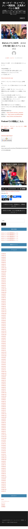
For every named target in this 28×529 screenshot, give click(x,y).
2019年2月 (3, 410)
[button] (22, 18)
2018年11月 (3, 415)
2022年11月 (3, 332)
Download (17, 191)
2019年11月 (3, 394)
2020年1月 (3, 391)
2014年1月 (3, 491)
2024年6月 (3, 299)
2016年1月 (3, 475)
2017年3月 (3, 450)
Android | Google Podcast (7, 135)
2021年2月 (3, 368)
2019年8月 (3, 399)
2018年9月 (3, 419)
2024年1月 (3, 308)
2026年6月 (3, 257)
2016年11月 (3, 457)
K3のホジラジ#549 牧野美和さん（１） (10, 240)
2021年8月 (3, 359)
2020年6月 (3, 382)
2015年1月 (3, 487)
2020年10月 (3, 375)
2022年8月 (3, 338)
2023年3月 (3, 325)
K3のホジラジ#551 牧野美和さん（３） (10, 236)
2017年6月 (3, 445)
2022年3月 (3, 347)
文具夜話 (3, 506)
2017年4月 (3, 449)
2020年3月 (3, 387)
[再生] (3, 189)
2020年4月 (3, 385)
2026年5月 (3, 259)
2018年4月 (3, 427)
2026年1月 (3, 266)
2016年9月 (3, 461)
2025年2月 (3, 285)
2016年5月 (3, 468)
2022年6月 (3, 341)
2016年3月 (3, 471)
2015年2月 (3, 486)
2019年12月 (3, 392)
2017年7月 (3, 443)
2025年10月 (3, 271)
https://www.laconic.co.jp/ (7, 78)
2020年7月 (3, 380)
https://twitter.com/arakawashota (14, 116)
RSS (7, 193)
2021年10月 (3, 355)
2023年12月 (3, 310)
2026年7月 (3, 255)
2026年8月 (3, 253)
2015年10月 (3, 477)
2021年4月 (3, 366)
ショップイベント (5, 501)
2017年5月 (3, 447)
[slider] (24, 188)
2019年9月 (3, 398)
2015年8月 (3, 480)
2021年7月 (3, 361)
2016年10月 (3, 459)
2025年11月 (3, 269)
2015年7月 (3, 482)
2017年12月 (3, 435)
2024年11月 (3, 290)
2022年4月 (3, 345)
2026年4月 (3, 260)
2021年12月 (3, 352)
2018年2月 (3, 431)
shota (7, 58)
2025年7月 (3, 276)
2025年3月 (3, 283)
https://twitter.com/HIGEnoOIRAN (15, 114)
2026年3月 (3, 262)
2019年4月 (3, 406)
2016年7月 (3, 464)
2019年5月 (3, 405)
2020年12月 (3, 371)
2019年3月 (3, 408)
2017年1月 (3, 454)
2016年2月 (3, 473)
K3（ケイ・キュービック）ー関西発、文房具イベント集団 (14, 5)
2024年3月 (3, 304)
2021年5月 (3, 364)
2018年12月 (3, 413)
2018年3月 (3, 429)
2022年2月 (3, 348)
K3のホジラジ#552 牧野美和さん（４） (10, 234)
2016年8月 (3, 463)
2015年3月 (3, 484)
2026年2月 (3, 264)
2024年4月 (3, 303)
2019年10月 (3, 396)
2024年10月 (3, 292)
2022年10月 (3, 334)
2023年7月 (3, 318)
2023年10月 (3, 313)
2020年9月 (3, 377)
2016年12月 (3, 456)
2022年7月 (3, 340)
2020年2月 (3, 389)
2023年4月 (3, 324)
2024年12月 (3, 289)
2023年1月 (3, 329)
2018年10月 (3, 417)
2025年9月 (3, 273)
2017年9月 (3, 440)
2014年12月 (3, 489)
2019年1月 (3, 412)
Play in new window (9, 191)
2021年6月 (3, 362)
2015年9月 (3, 479)
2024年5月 (3, 301)
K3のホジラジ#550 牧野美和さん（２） (10, 238)
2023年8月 (3, 317)
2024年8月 (3, 296)
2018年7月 (3, 422)
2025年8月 (3, 274)
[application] (14, 188)
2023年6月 (3, 320)
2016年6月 (3, 466)
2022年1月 (3, 350)
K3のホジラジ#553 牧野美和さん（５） (10, 233)
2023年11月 (3, 311)
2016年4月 (3, 470)
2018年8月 (3, 420)
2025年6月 (3, 278)
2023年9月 (3, 315)
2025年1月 (3, 287)
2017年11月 (3, 436)
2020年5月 (3, 384)
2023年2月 (3, 327)
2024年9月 (3, 294)
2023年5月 (3, 322)
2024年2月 (3, 306)
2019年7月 (3, 401)
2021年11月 (3, 354)
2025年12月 (3, 267)
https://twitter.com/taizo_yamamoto (15, 112)
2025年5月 (3, 280)
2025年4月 (3, 282)
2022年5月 (3, 343)
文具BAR (3, 505)
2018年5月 (3, 426)
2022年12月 (3, 331)
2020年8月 (3, 378)
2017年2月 (3, 452)
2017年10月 (3, 438)
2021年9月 (3, 357)
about (2, 499)
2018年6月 (3, 424)
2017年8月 (3, 442)
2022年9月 (3, 336)
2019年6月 (3, 403)
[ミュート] (20, 189)
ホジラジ (12, 58)
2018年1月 (3, 433)
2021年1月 (3, 369)
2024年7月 (3, 297)
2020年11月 (3, 373)
